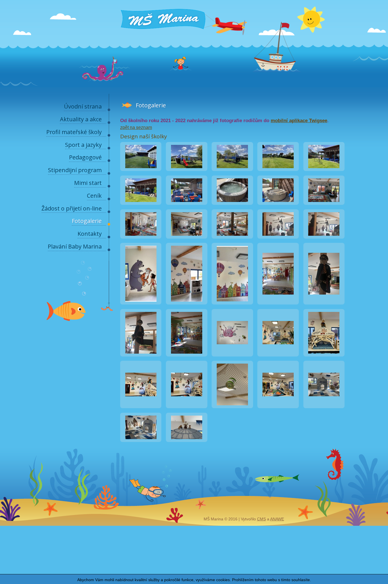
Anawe (277, 519)
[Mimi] (232, 352)
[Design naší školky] (141, 166)
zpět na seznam (136, 127)
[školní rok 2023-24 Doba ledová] (323, 403)
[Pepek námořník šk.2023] (278, 352)
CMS (261, 519)
